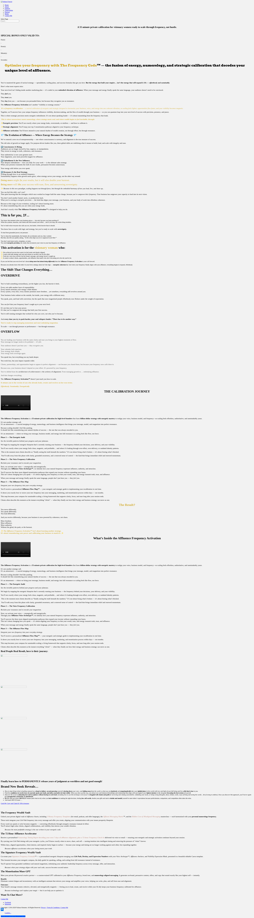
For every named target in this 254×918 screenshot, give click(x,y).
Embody (7, 8)
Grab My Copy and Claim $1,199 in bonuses (15, 803)
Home (7, 5)
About (7, 7)
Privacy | (44, 907)
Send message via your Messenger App (13, 916)
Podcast (7, 12)
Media (7, 14)
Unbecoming (9, 10)
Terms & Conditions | (53, 907)
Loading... (8, 913)
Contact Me (8, 16)
